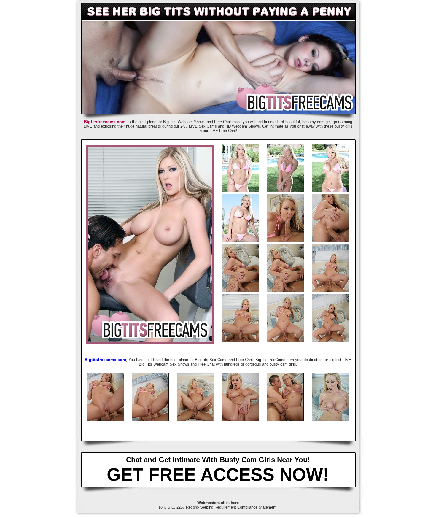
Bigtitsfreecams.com (104, 121)
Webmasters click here (218, 502)
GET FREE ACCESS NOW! (218, 474)
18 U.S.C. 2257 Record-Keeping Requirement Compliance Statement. (218, 507)
